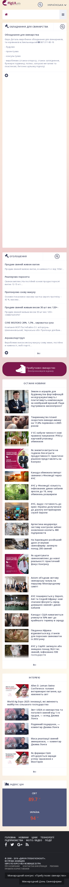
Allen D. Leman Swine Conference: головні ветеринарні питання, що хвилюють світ (46, 690)
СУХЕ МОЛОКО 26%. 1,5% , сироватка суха (29, 322)
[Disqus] (34, 122)
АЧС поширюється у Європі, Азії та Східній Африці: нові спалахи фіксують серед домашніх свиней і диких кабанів (47, 602)
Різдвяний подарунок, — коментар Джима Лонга (45, 726)
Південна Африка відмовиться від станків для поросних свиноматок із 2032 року (46, 635)
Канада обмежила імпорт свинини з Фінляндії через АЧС (46, 475)
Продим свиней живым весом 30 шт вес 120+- (31, 307)
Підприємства (14, 840)
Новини (24, 837)
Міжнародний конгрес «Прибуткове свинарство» (37, 875)
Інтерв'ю (34, 677)
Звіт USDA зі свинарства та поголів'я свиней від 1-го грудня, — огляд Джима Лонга (47, 714)
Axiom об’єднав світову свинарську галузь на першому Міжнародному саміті (45, 582)
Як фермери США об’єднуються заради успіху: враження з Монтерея (43, 757)
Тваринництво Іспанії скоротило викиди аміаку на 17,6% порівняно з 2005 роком (46, 421)
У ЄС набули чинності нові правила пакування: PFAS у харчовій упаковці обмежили (47, 437)
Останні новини (34, 383)
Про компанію (12, 866)
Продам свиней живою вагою (22, 264)
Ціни (34, 837)
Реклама (54, 866)
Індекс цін (16, 784)
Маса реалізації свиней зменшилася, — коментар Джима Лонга (46, 741)
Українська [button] (55, 4)
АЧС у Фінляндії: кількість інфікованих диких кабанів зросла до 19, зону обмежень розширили (47, 490)
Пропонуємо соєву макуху (20, 292)
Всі (38, 353)
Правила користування (17, 868)
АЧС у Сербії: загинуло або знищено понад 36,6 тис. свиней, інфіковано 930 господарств (46, 650)
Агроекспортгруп (15, 337)
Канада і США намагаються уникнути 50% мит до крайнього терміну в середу (47, 617)
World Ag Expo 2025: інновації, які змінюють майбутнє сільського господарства (32, 703)
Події (48, 840)
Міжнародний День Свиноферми (41, 881)
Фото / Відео (34, 840)
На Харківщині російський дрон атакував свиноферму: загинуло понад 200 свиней (46, 544)
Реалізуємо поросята (17, 276)
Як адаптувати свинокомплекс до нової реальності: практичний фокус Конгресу (45, 560)
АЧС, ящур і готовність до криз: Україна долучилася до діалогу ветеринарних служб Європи (46, 508)
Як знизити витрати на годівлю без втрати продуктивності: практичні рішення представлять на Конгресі (47, 456)
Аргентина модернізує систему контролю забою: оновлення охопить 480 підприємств (46, 528)
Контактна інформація (35, 866)
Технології (47, 837)
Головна (10, 837)
